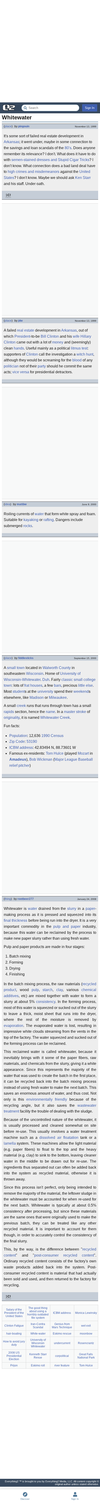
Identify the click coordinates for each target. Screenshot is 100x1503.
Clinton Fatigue (14, 1325)
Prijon (14, 1365)
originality (12, 718)
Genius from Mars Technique (62, 1325)
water (39, 514)
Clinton (32, 354)
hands (19, 348)
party (42, 366)
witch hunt (85, 354)
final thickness (15, 920)
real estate (25, 330)
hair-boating (14, 1333)
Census (57, 736)
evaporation (13, 1026)
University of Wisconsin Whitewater (38, 1343)
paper (90, 909)
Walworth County (57, 668)
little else (85, 685)
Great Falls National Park (86, 1356)
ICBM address (21, 748)
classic (67, 680)
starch (48, 990)
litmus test (79, 348)
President (22, 336)
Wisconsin (34, 674)
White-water (38, 1333)
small (11, 668)
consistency (45, 1002)
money (57, 342)
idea (7, 504)
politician (11, 366)
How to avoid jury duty (14, 1343)
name (50, 712)
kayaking (30, 520)
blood (77, 360)
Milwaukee (58, 697)
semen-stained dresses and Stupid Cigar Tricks (50, 160)
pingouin (23, 126)
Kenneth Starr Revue (38, 1356)
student (19, 691)
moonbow (86, 1333)
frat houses (33, 685)
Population (18, 736)
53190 (32, 741)
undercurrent (62, 1343)
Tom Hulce (54, 753)
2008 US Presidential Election (14, 1356)
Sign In (89, 108)
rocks (27, 526)
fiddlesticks (25, 658)
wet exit (86, 1325)
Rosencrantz (86, 1343)
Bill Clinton (50, 336)
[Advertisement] (50, 51)
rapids (9, 712)
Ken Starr (83, 178)
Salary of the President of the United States (14, 1313)
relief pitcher (19, 765)
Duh (45, 680)
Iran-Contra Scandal (38, 1325)
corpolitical (62, 1356)
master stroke (75, 712)
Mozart (83, 753)
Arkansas (11, 142)
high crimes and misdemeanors (33, 172)
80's (68, 148)
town (21, 668)
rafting (48, 520)
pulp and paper (66, 926)
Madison (37, 697)
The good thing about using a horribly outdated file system (38, 1312)
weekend (81, 691)
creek (21, 706)
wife (76, 336)
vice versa (20, 372)
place (8, 126)
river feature (62, 1365)
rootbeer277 (25, 899)
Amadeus (17, 759)
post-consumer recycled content (64, 1255)
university (45, 691)
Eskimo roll (38, 1365)
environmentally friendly (46, 1099)
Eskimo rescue (62, 1333)
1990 (45, 736)
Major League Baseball (73, 759)
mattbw (22, 504)
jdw (20, 320)
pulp (35, 990)
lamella (10, 1143)
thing (8, 899)
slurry (71, 909)
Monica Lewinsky (86, 1313)
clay (59, 990)
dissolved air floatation (58, 1138)
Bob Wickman (40, 759)
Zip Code (17, 741)
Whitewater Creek (55, 718)
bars (57, 685)
